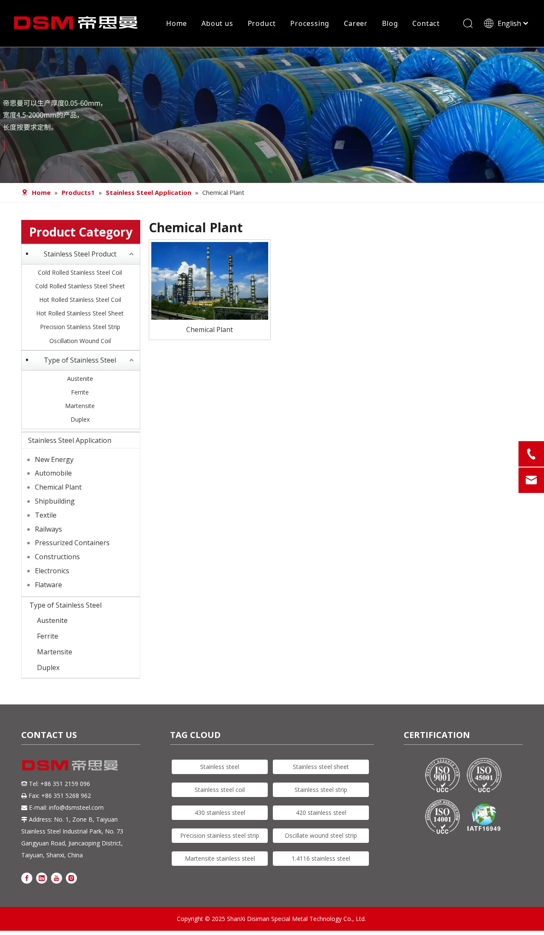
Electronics (52, 570)
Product (262, 23)
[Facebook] (26, 878)
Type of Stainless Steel (80, 360)
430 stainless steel (220, 812)
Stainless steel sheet (321, 767)
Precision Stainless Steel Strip (80, 327)
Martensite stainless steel (220, 858)
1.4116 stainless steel (321, 858)
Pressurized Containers (72, 542)
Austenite (80, 379)
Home (176, 23)
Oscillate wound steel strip (321, 835)
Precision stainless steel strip (219, 835)
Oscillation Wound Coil (80, 341)
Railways (48, 529)
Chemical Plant (58, 487)
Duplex (80, 419)
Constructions (57, 556)
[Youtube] (56, 878)
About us (217, 23)
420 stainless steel (321, 812)
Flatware (48, 584)
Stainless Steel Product (80, 254)
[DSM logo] (70, 764)
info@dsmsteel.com (76, 807)
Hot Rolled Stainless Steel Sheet (80, 313)
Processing (309, 23)
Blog (390, 23)
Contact (426, 23)
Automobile (53, 473)
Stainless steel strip (321, 790)
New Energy (54, 459)
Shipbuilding (55, 501)
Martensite (80, 406)
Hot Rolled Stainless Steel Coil (80, 300)
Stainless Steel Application (69, 440)
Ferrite (80, 392)
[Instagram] (71, 878)
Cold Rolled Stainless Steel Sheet (80, 286)
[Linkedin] (41, 878)
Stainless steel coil (220, 790)
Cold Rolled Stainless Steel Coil (80, 272)
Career (356, 23)
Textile (46, 515)
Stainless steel (219, 767)
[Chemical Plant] (209, 279)
